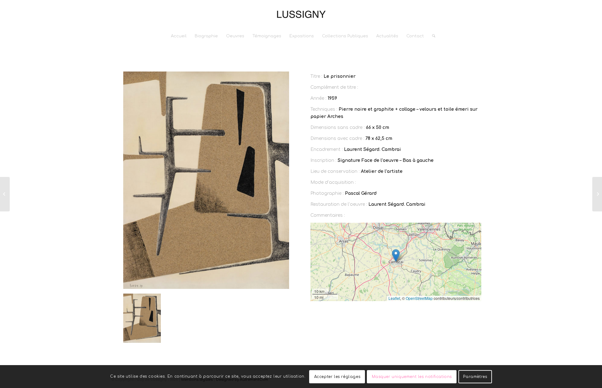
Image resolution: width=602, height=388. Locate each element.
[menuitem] (179, 36)
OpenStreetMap (419, 298)
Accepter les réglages (337, 376)
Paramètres (475, 376)
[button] (396, 255)
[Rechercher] (431, 36)
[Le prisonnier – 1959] (597, 194)
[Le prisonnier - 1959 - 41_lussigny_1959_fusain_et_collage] (206, 180)
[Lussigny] (301, 14)
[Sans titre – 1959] (5, 194)
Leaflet (394, 298)
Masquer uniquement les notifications (412, 376)
